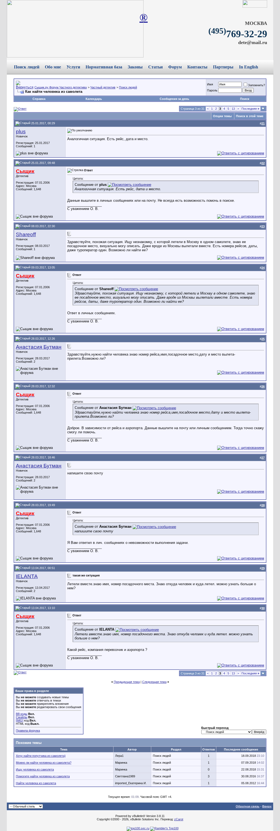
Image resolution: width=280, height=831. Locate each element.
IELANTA (27, 576)
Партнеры (223, 67)
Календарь (94, 98)
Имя (210, 84)
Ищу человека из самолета (35, 769)
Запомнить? (256, 85)
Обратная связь (247, 806)
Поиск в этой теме (249, 116)
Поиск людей (26, 67)
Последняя (250, 108)
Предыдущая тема (127, 681)
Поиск (244, 98)
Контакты (197, 67)
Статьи (155, 67)
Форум (175, 67)
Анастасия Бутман (39, 347)
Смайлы (21, 717)
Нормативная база (104, 67)
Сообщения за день (174, 98)
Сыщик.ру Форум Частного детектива (60, 87)
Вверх (267, 806)
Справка (39, 98)
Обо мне (53, 67)
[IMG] (19, 720)
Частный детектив (102, 87)
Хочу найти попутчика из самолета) (41, 755)
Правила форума (28, 730)
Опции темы (222, 116)
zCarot (178, 819)
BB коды (21, 713)
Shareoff (26, 234)
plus (21, 131)
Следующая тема (154, 681)
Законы (135, 67)
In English (248, 67)
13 (233, 108)
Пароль (212, 90)
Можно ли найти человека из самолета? (43, 762)
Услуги (73, 67)
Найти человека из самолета (36, 783)
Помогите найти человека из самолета (43, 776)
